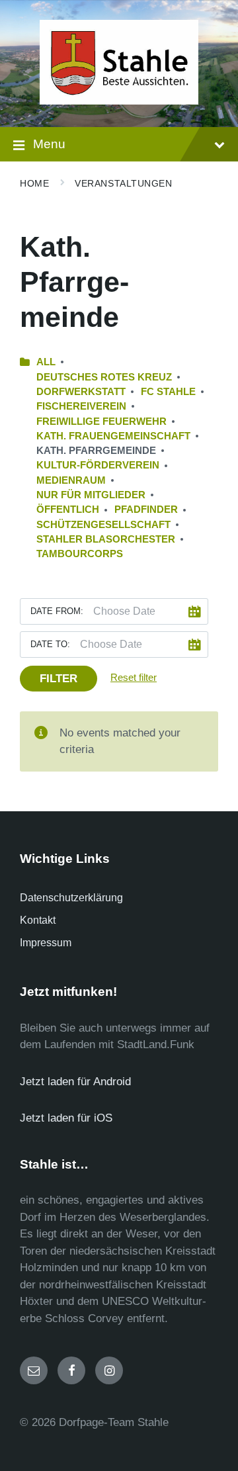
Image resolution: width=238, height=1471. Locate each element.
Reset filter (133, 677)
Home (34, 183)
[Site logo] (119, 101)
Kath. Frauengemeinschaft (113, 436)
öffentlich (67, 509)
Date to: (50, 644)
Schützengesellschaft (103, 524)
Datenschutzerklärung (71, 897)
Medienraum (71, 480)
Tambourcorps (79, 554)
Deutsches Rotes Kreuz (104, 377)
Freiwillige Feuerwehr (101, 421)
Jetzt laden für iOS (66, 1118)
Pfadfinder (146, 509)
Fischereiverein (81, 406)
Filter (58, 678)
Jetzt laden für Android (75, 1081)
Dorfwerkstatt (81, 391)
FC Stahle (168, 391)
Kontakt (38, 920)
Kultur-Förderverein (97, 465)
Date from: (56, 611)
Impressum (45, 942)
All (46, 362)
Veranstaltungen (123, 183)
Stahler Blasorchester (105, 539)
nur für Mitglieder (90, 495)
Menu (49, 144)
